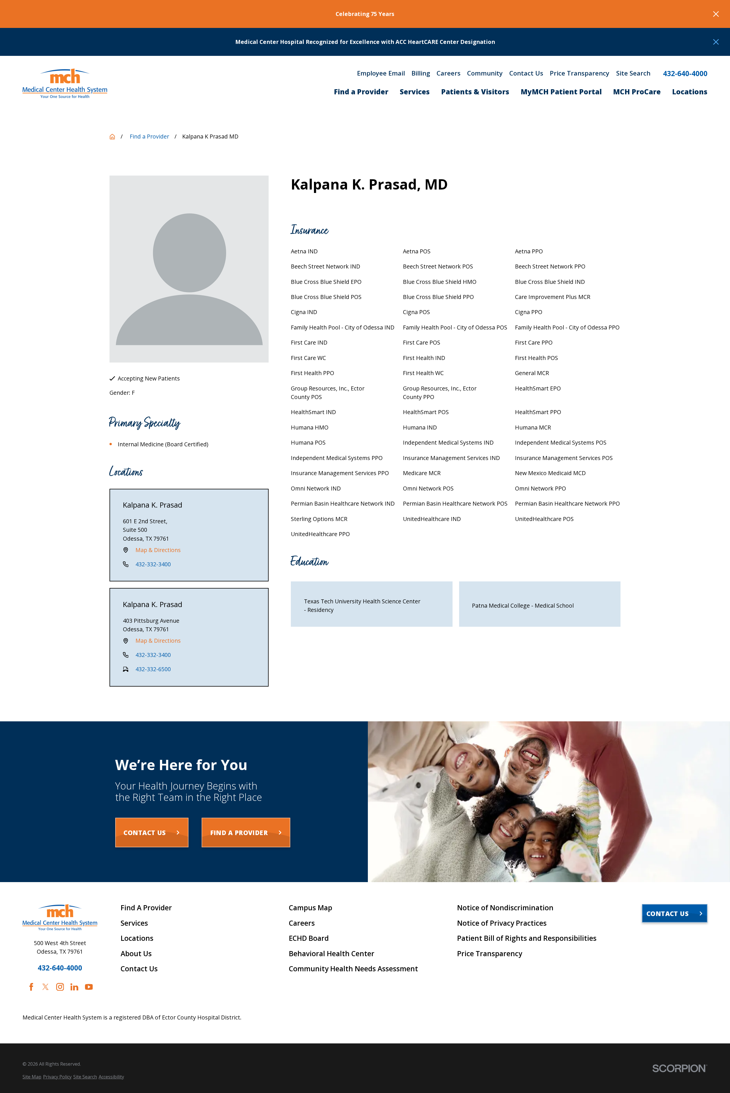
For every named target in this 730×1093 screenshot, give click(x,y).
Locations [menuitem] (689, 91)
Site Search (633, 73)
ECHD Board (309, 938)
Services (134, 923)
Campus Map (310, 907)
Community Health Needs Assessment (353, 968)
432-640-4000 (685, 73)
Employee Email (381, 73)
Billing (420, 73)
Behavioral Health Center (331, 953)
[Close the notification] (716, 14)
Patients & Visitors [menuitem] (475, 91)
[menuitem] (32, 1076)
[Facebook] (31, 987)
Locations (137, 938)
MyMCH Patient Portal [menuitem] (561, 91)
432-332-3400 (153, 564)
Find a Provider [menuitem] (361, 91)
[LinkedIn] (74, 987)
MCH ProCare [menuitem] (637, 91)
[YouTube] (89, 987)
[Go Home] (112, 137)
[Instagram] (60, 987)
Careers (449, 73)
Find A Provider (146, 907)
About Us (136, 953)
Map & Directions (158, 550)
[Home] (65, 83)
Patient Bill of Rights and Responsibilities (527, 938)
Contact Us (526, 73)
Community (485, 73)
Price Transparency (579, 73)
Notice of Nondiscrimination (505, 907)
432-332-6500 (153, 669)
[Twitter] (45, 987)
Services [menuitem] (415, 91)
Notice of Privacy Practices (502, 923)
